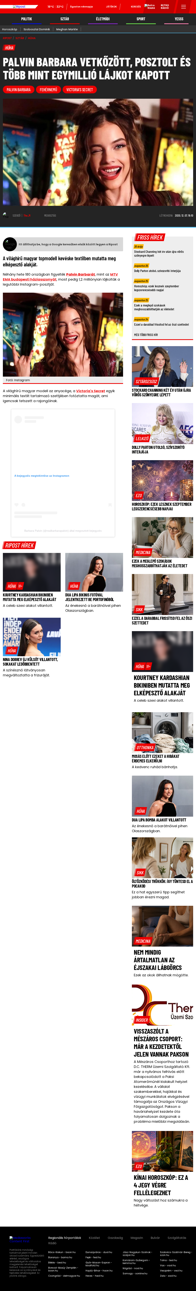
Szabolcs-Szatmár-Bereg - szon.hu (176, 1254)
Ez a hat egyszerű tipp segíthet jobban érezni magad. (158, 894)
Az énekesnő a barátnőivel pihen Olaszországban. (93, 608)
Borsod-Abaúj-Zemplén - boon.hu (63, 1269)
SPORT (141, 19)
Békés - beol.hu (57, 1262)
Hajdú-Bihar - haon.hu (99, 1270)
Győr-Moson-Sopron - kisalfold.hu (99, 1264)
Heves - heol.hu (95, 1275)
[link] (14, 586)
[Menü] (184, 6)
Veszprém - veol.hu (171, 1270)
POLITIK (26, 19)
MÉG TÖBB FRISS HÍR (146, 335)
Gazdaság (115, 1238)
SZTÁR (64, 19)
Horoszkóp (9, 29)
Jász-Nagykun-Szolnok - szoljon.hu (137, 1254)
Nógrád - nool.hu (133, 1268)
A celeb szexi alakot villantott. (28, 605)
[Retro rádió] (148, 7)
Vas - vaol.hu (168, 1265)
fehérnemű (48, 89)
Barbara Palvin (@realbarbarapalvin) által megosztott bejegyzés (63, 530)
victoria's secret (79, 89)
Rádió (52, 1243)
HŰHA (31, 38)
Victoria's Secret (90, 390)
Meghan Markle (67, 29)
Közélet (94, 1238)
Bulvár (155, 1238)
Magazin (137, 1238)
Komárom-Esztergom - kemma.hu (136, 1262)
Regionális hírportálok (64, 1238)
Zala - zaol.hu (168, 1275)
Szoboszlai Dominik (37, 29)
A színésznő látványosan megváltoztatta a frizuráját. (26, 673)
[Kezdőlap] (19, 6)
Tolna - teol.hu (168, 1260)
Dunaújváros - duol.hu (99, 1252)
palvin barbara (19, 89)
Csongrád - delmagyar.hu (64, 1275)
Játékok (111, 6)
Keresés (136, 6)
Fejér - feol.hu (93, 1257)
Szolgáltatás (177, 1238)
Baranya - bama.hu (60, 1257)
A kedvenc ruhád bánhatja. (155, 767)
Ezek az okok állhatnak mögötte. (161, 975)
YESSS (179, 19)
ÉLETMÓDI (103, 19)
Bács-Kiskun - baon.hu (62, 1252)
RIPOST (7, 38)
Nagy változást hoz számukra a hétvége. (161, 1203)
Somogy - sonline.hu (135, 1273)
